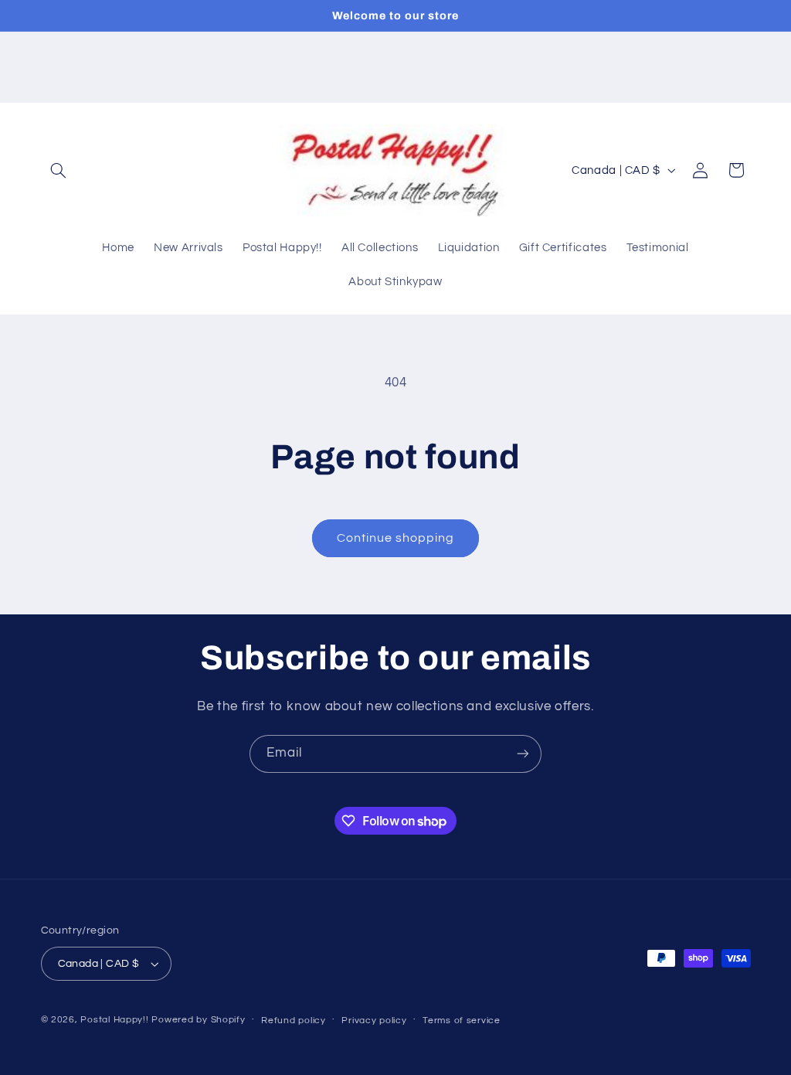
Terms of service (462, 1020)
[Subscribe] (523, 754)
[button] (58, 170)
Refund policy (293, 1020)
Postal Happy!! (114, 1019)
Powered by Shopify (198, 1019)
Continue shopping (396, 538)
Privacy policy (373, 1020)
